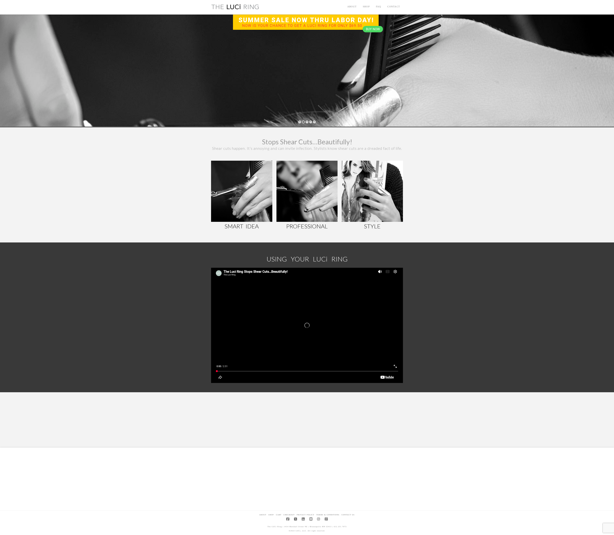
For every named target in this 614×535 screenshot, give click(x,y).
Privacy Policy (305, 515)
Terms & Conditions (327, 515)
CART (278, 515)
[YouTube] (310, 519)
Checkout (289, 515)
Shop (271, 515)
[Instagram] (318, 519)
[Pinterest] (326, 519)
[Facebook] (287, 519)
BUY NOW (373, 29)
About (262, 515)
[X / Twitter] (295, 519)
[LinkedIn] (303, 519)
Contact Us (348, 515)
